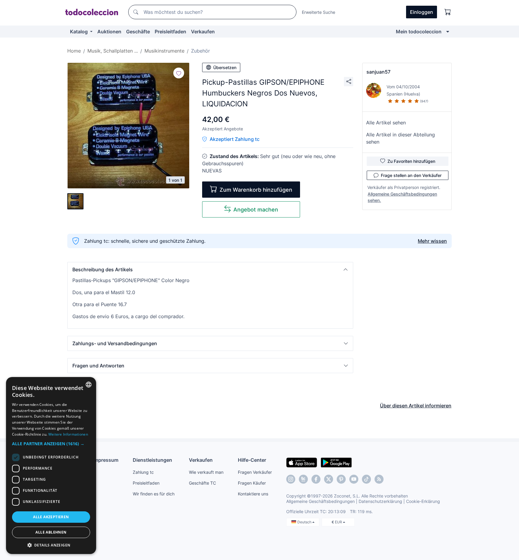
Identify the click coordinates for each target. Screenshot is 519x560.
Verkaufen (203, 32)
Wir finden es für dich (154, 493)
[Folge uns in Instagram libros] (303, 479)
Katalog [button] (79, 32)
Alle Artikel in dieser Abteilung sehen (400, 138)
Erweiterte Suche (318, 12)
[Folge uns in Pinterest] (341, 479)
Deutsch (304, 522)
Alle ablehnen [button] (50, 532)
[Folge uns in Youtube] (353, 479)
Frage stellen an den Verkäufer (411, 175)
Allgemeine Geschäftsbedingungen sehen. (402, 197)
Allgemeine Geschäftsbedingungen (320, 501)
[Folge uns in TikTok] (366, 479)
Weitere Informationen (68, 434)
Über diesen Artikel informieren (415, 406)
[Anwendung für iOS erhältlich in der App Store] (301, 462)
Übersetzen (224, 67)
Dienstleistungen (152, 460)
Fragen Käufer (252, 482)
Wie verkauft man (206, 472)
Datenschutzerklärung (380, 501)
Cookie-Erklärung (423, 501)
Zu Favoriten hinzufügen (411, 161)
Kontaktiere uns (253, 493)
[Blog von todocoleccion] (379, 479)
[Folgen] (178, 73)
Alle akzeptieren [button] (51, 516)
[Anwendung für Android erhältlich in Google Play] (336, 462)
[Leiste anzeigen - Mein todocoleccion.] (447, 32)
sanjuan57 (378, 72)
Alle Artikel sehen (386, 123)
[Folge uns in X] (328, 479)
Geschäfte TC (202, 482)
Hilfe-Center (252, 460)
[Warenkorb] (447, 12)
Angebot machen (255, 209)
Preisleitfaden (170, 32)
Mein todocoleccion (419, 32)
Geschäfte (138, 32)
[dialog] (51, 465)
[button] (210, 269)
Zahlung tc (143, 472)
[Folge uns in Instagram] (290, 479)
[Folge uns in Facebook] (315, 479)
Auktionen (109, 32)
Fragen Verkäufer (255, 472)
